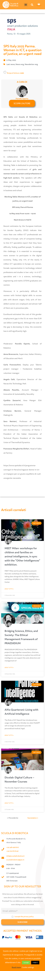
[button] (26, 5)
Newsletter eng (31, 64)
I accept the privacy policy (24, 916)
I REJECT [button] (35, 962)
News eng (20, 64)
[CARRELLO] (38, 4)
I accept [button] (26, 962)
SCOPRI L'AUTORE (22, 103)
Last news (10, 64)
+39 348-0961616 (12, 847)
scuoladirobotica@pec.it (15, 860)
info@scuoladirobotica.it (15, 856)
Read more (16, 967)
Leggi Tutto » (9, 589)
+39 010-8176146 (12, 851)
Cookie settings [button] (28, 967)
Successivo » (32, 818)
